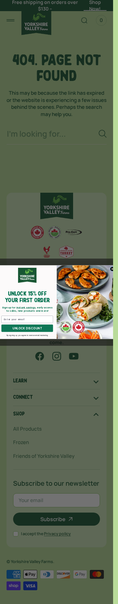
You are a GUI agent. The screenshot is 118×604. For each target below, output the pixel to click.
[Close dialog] (112, 269)
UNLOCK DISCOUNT (27, 328)
